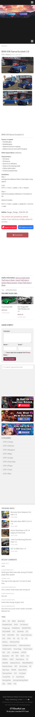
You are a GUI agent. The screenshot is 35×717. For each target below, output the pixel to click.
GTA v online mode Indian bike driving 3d (15, 590)
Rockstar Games (7, 666)
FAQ (3, 635)
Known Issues (28, 649)
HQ (18, 638)
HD (14, 638)
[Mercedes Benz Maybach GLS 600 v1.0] (5, 515)
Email (20, 345)
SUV (15, 673)
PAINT (12, 659)
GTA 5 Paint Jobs (9, 462)
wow (3, 566)
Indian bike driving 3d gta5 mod (12, 602)
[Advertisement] (17, 28)
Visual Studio (20, 677)
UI (13, 677)
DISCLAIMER (6, 631)
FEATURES (10, 635)
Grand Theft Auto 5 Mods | (11, 697)
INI (26, 638)
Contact (20, 699)
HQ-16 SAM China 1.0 (18, 549)
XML (3, 684)
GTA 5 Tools (7, 470)
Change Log (6, 628)
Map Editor (5, 656)
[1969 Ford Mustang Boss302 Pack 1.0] (5, 542)
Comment (6, 331)
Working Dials (6, 680)
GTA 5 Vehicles (8, 446)
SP (30, 666)
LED (3, 652)
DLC (14, 631)
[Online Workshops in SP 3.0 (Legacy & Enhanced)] (5, 533)
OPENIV (4, 659)
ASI (9, 621)
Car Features (24, 624)
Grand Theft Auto (26, 635)
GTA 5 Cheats (8, 442)
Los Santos (15, 652)
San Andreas (23, 666)
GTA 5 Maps (7, 454)
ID (22, 638)
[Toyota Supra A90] (9, 300)
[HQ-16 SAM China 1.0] (5, 551)
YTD (15, 684)
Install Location (6, 649)
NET (17, 656)
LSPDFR (23, 652)
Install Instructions (24, 645)
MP (12, 656)
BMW (14, 621)
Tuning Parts (6, 677)
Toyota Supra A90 (6, 307)
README (5, 663)
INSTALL (5, 642)
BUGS (16, 624)
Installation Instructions (9, 645)
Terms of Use (23, 697)
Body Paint (21, 621)
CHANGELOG (16, 628)
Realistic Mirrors (15, 663)
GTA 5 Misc (7, 474)
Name (5, 345)
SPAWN (13, 670)
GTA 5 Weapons (9, 450)
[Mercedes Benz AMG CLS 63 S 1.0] (5, 524)
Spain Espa (5, 670)
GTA (3, 638)
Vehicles (4, 46)
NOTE (22, 656)
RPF (16, 666)
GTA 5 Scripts (8, 458)
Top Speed (22, 673)
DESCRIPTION (26, 628)
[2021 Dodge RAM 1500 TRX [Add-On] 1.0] (25, 300)
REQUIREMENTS (27, 663)
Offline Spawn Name (11, 290)
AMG (3, 621)
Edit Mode (20, 631)
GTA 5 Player (8, 466)
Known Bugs (17, 649)
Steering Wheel (7, 673)
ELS (27, 631)
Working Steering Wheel (20, 680)
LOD (8, 652)
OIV (28, 656)
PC (27, 659)
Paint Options (20, 659)
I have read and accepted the (16, 354)
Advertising (13, 699)
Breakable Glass (7, 624)
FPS (17, 635)
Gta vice (4, 596)
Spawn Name (22, 670)
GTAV (9, 638)
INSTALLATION (14, 642)
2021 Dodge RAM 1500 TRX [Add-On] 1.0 (23, 309)
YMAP (9, 684)
